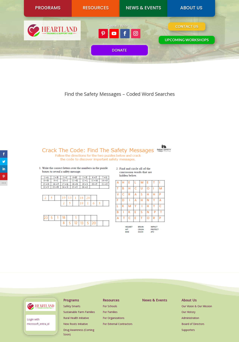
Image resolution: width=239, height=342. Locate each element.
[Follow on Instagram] (135, 33)
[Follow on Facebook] (125, 33)
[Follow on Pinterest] (103, 33)
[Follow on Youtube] (114, 33)
